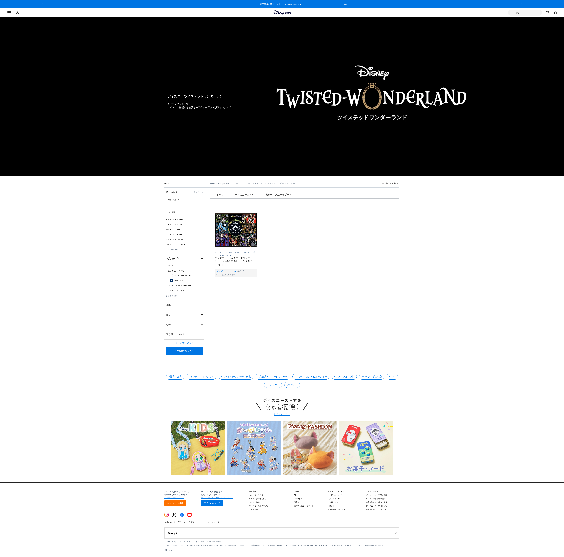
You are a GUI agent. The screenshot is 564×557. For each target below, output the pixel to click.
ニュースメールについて (174, 498)
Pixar (296, 495)
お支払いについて (335, 495)
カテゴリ (184, 212)
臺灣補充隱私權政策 (375, 545)
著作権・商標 (218, 545)
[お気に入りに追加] (256, 206)
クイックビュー (236, 281)
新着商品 (252, 491)
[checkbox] (181, 275)
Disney (297, 491)
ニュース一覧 (169, 542)
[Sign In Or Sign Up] (18, 12)
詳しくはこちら (341, 4)
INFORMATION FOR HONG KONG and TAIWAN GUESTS (298, 545)
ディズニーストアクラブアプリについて (217, 498)
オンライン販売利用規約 (375, 499)
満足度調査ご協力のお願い (376, 510)
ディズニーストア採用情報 (376, 506)
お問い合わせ (333, 506)
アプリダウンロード (212, 503)
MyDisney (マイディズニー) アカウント (182, 522)
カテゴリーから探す (257, 495)
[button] (42, 4)
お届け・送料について (336, 491)
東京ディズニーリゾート (303, 506)
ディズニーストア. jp (226, 271)
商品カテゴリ (184, 258)
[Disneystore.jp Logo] (282, 12)
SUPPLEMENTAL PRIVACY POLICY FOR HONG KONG (344, 545)
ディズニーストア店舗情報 (376, 495)
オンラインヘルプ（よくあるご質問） (191, 542)
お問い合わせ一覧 (214, 542)
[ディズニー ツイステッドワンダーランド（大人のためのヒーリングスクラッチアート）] (236, 230)
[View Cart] (555, 12)
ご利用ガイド (333, 502)
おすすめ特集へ (282, 414)
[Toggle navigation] (9, 13)
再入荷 (296, 502)
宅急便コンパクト (184, 334)
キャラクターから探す (258, 499)
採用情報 (271, 545)
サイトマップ (254, 510)
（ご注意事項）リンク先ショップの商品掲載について (245, 545)
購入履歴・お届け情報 (336, 510)
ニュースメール (212, 522)
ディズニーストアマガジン (259, 506)
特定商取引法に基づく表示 (376, 502)
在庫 (184, 304)
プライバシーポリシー (173, 545)
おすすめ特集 (254, 502)
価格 (184, 314)
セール (184, 324)
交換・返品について (336, 499)
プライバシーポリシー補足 (193, 545)
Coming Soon (299, 499)
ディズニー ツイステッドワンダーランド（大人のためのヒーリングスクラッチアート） (235, 260)
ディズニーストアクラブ (375, 491)
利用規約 (208, 545)
